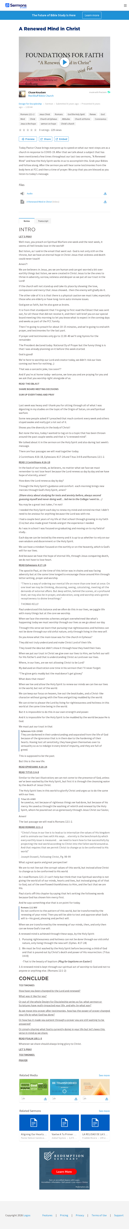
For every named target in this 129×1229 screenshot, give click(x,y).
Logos (26, 1215)
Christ (32, 119)
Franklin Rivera (89, 1137)
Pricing (64, 1215)
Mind (22, 119)
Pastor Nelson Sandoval (33, 1137)
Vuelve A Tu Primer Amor (66, 1134)
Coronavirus (100, 119)
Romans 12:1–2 (27, 114)
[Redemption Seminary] (64, 1169)
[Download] (45, 1099)
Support (119, 1215)
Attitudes (66, 119)
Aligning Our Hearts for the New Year (42, 1134)
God (103, 114)
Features (47, 1215)
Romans (59, 114)
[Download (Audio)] (106, 193)
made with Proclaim (98, 92)
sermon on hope (48, 123)
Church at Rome (82, 119)
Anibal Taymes (59, 1137)
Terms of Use (99, 1215)
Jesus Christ (44, 114)
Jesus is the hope (28, 123)
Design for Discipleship (30, 103)
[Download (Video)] (106, 201)
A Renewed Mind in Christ (43, 201)
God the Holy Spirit (76, 114)
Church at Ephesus (48, 119)
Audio (30, 193)
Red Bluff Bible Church (41, 95)
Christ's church (67, 123)
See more (104, 1075)
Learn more (92, 15)
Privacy (80, 1215)
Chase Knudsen (37, 92)
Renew (93, 114)
